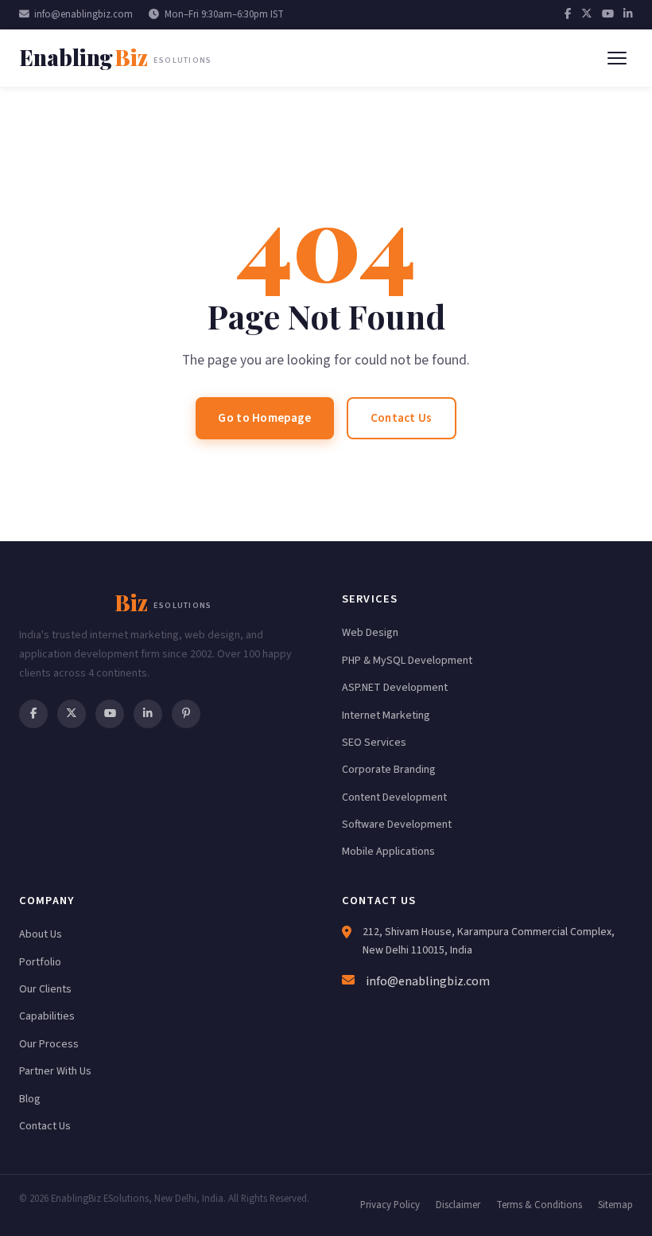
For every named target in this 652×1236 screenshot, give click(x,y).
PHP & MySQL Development (407, 661)
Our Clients (45, 989)
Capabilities (47, 1016)
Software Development (397, 824)
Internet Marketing (386, 715)
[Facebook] (568, 14)
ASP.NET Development (395, 688)
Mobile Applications (388, 852)
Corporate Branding (389, 770)
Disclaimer (458, 1205)
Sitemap (615, 1205)
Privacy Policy (390, 1205)
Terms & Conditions (539, 1205)
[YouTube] (608, 14)
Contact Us (402, 418)
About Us (40, 934)
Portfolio (40, 962)
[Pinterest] (186, 714)
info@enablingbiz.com (83, 14)
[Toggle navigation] (617, 58)
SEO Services (374, 743)
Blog (30, 1099)
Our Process (49, 1044)
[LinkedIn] (628, 14)
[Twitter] (586, 14)
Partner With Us (55, 1071)
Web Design (370, 633)
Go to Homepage (264, 418)
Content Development (394, 797)
